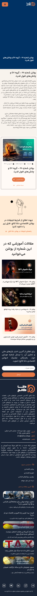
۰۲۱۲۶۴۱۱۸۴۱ (26, 439)
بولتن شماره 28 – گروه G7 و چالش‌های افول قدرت (18, 59)
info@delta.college (23, 436)
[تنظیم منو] (5, 4)
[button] (18, 185)
